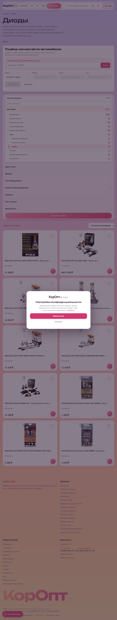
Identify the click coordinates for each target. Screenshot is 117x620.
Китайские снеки (66, 514)
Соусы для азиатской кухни (71, 529)
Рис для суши (65, 525)
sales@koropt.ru (66, 554)
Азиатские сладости (68, 518)
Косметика (64, 486)
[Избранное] (37, 5)
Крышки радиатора (16, 126)
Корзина (6, 566)
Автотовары (11, 109)
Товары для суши (67, 522)
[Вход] (32, 5)
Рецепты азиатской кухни (70, 532)
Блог (4, 576)
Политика (39, 615)
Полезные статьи (9, 580)
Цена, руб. (10, 167)
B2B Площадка (8, 558)
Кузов (61, 73)
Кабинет (6, 569)
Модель (34, 73)
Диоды (14, 146)
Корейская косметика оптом (71, 504)
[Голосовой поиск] (98, 6)
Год (87, 73)
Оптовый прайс (66, 500)
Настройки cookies (52, 615)
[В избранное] (52, 235)
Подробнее (70, 310)
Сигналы (13, 151)
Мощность (10, 209)
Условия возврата (26, 615)
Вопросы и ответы (67, 558)
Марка (7, 73)
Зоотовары (64, 496)
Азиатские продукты (68, 507)
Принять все (58, 316)
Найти (105, 65)
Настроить (58, 321)
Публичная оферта (9, 615)
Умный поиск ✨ (9, 573)
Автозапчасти (14, 114)
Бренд (8, 174)
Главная (6, 14)
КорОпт (8, 5)
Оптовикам (7, 544)
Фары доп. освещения (19, 138)
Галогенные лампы (18, 142)
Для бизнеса (7, 562)
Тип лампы (11, 202)
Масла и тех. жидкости (17, 130)
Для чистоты (14, 159)
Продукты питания (67, 489)
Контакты (6, 555)
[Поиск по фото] (93, 6)
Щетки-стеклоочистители (19, 155)
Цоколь (9, 195)
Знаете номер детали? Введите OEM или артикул (23, 61)
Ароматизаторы (15, 118)
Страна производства (17, 188)
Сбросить (28, 84)
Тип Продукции (13, 181)
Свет (11, 134)
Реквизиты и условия (11, 551)
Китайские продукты (68, 493)
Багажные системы (16, 122)
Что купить (13, 84)
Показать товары (58, 216)
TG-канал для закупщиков (13, 584)
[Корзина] (43, 5)
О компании (7, 548)
